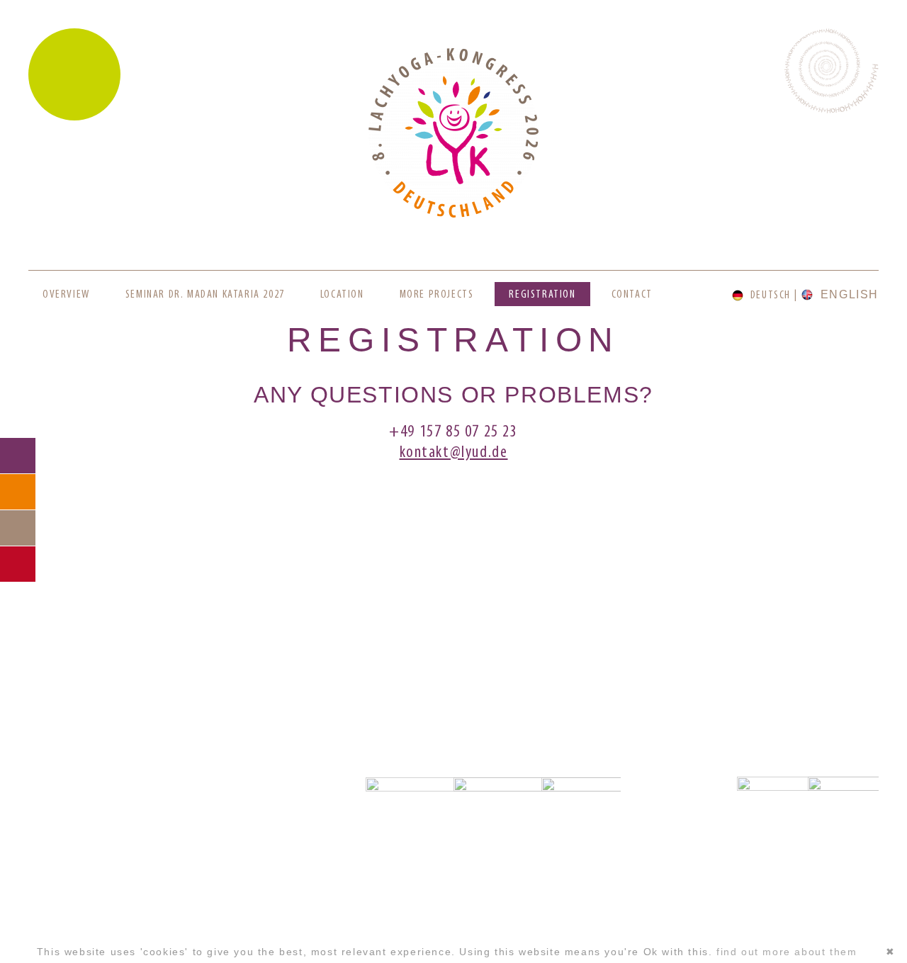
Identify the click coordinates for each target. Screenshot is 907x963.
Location (342, 294)
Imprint (135, 924)
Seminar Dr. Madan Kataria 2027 (205, 294)
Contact (632, 294)
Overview (66, 294)
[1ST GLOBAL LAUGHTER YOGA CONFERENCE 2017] (452, 646)
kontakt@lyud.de (454, 452)
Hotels (17, 528)
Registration (542, 294)
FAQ (17, 491)
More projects (437, 294)
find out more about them (786, 951)
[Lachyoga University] (453, 214)
